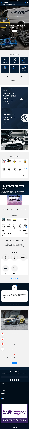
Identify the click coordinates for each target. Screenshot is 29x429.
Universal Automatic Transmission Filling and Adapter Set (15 (3, 168)
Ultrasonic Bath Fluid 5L (25, 168)
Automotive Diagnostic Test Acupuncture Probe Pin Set (14, 168)
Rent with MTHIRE (8, 176)
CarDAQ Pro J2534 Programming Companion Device (4, 227)
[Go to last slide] (0, 27)
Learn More (5, 122)
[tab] (10, 304)
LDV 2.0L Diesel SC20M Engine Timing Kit (25, 227)
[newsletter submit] (26, 376)
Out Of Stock (5, 233)
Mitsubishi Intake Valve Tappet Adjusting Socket (19, 227)
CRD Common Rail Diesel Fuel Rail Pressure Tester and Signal (20, 168)
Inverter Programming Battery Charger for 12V (14, 226)
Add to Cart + (10, 233)
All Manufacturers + (14, 278)
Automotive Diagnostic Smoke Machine (9, 168)
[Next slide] (28, 27)
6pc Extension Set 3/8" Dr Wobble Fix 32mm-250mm (9, 227)
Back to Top (14, 368)
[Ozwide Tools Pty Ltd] (5, 2)
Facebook (3, 398)
